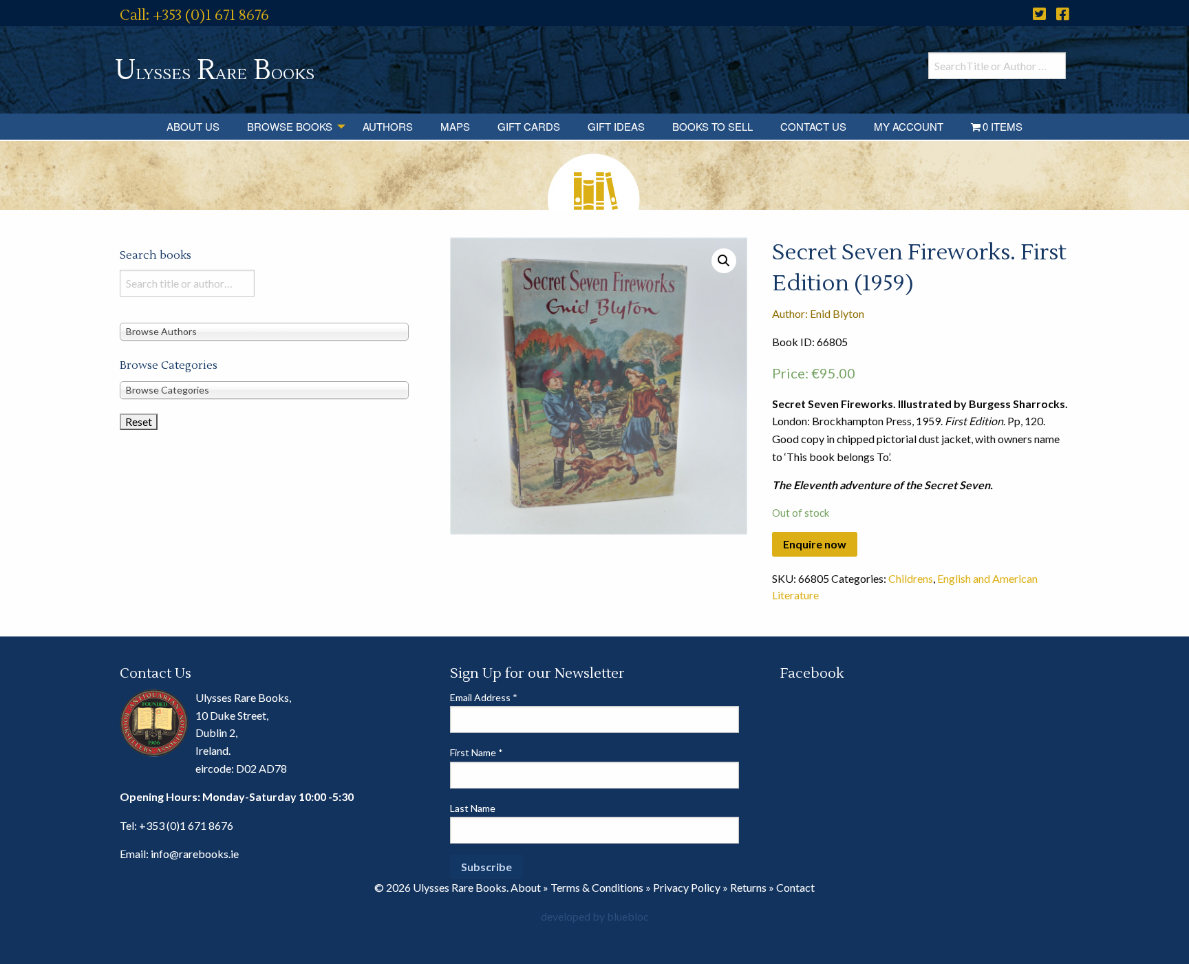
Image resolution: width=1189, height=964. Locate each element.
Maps (455, 126)
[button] (723, 260)
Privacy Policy (686, 887)
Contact (795, 887)
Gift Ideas (616, 126)
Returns (748, 887)
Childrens (910, 578)
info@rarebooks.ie (195, 853)
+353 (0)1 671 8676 (186, 825)
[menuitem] (193, 127)
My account (908, 126)
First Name (476, 752)
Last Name (472, 808)
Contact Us (813, 126)
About (526, 887)
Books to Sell (712, 126)
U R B (214, 70)
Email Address (483, 697)
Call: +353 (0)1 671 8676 (194, 15)
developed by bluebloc (595, 916)
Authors (388, 126)
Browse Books (289, 126)
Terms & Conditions (596, 887)
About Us (193, 126)
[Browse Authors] (264, 330)
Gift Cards (528, 126)
